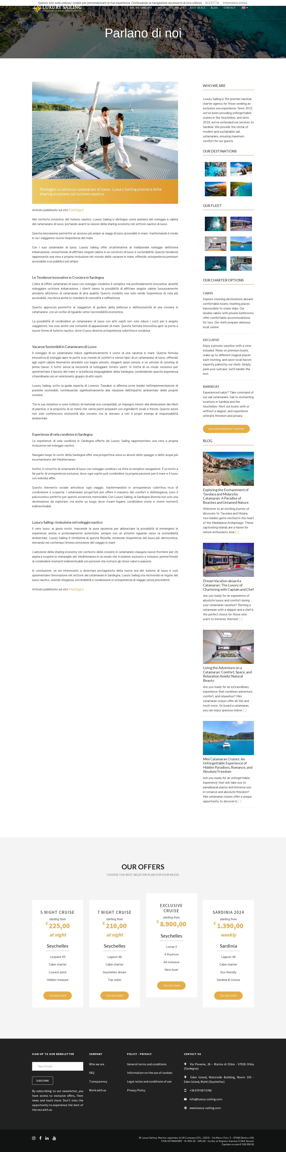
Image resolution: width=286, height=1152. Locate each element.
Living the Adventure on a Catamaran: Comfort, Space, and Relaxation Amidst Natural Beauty (227, 674)
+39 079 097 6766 (200, 1090)
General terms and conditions (147, 1064)
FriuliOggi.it (76, 210)
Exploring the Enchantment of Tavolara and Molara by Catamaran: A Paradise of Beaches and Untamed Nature (226, 496)
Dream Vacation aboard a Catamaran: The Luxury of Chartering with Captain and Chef (228, 585)
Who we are (96, 1064)
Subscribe (42, 1080)
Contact (230, 7)
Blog (214, 7)
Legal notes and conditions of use (149, 1081)
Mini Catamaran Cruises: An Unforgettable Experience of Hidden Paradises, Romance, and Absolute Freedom (227, 765)
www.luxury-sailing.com (205, 1108)
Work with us (97, 1090)
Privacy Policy (136, 1090)
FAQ (91, 1073)
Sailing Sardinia (141, 7)
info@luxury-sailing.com (205, 1099)
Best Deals (197, 7)
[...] (237, 532)
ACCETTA (212, 3)
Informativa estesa (235, 3)
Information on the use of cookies (149, 1073)
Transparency (98, 1081)
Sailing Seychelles (171, 7)
